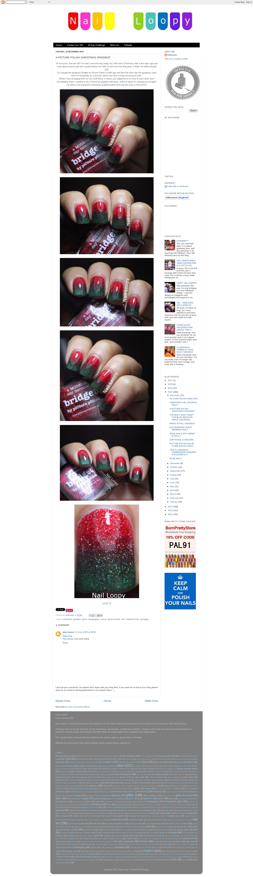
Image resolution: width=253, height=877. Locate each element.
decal (193, 780)
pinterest (63, 833)
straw (169, 847)
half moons (193, 799)
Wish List (114, 45)
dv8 (164, 783)
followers (78, 792)
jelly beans (167, 804)
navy (140, 823)
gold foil (97, 798)
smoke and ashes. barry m (105, 844)
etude (115, 786)
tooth (185, 854)
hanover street (77, 802)
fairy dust (168, 786)
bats (120, 762)
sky (90, 844)
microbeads (96, 816)
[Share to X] (95, 615)
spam (192, 844)
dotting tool (114, 783)
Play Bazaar (68, 639)
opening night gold (63, 830)
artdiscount (161, 759)
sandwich (155, 838)
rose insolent (190, 836)
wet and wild (152, 860)
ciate (187, 774)
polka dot (102, 833)
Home (59, 45)
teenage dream (74, 854)
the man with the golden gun (142, 854)
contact (70, 780)
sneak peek (147, 844)
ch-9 (59, 774)
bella (127, 762)
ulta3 (125, 857)
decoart (58, 783)
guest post (182, 798)
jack (152, 804)
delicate (66, 783)
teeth (84, 854)
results (116, 836)
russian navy (106, 839)
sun (99, 851)
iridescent (144, 805)
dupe (158, 783)
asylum (177, 759)
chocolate (147, 774)
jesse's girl (191, 805)
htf (189, 802)
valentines (59, 860)
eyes (138, 786)
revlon (136, 836)
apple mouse (137, 759)
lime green (139, 810)
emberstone (68, 786)
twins (99, 857)
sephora (58, 842)
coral (87, 780)
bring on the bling (127, 769)
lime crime (127, 810)
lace (170, 807)
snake (138, 844)
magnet (118, 813)
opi (75, 829)
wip (183, 860)
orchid (106, 830)
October (174, 467)
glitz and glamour (74, 799)
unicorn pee (158, 857)
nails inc (120, 823)
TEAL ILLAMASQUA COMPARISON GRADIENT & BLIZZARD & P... (183, 452)
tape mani (173, 851)
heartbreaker (109, 802)
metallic (76, 816)
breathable (113, 769)
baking (72, 762)
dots (103, 783)
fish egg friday (106, 789)
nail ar (187, 820)
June (172, 482)
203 (103, 756)
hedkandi (134, 802)
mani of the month (140, 813)
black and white (160, 762)
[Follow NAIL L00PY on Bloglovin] (177, 199)
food (86, 792)
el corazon (181, 783)
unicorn (148, 857)
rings (166, 836)
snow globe (167, 844)
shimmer (143, 841)
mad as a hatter (106, 813)
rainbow (59, 836)
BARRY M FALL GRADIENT (182, 423)
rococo (173, 836)
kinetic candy (112, 807)
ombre (170, 827)
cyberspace (139, 780)
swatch (148, 851)
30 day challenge (127, 756)
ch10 (66, 774)
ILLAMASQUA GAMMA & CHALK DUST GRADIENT (185, 349)
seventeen (98, 841)
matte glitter (165, 813)
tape (164, 851)
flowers (61, 792)
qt (183, 833)
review (125, 836)
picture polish (114, 619)
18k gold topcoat (63, 756)
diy (97, 783)
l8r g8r (153, 807)
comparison (60, 780)
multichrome (117, 819)
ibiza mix (58, 804)
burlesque (63, 771)
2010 (78, 756)
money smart (190, 816)
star (146, 847)
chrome (171, 774)
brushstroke (150, 769)
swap (137, 851)
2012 (170, 510)
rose (181, 836)
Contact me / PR (75, 45)
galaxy (195, 792)
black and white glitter (183, 762)
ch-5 (196, 771)
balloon (79, 762)
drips (136, 783)
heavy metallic (122, 802)
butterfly (90, 772)
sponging (144, 619)
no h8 (126, 827)
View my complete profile (176, 59)
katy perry (85, 807)
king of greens (127, 807)
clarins (90, 777)
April (172, 490)
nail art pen (72, 824)
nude (148, 826)
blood (112, 766)
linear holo (151, 810)
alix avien (81, 759)
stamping (120, 847)
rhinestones (148, 836)
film (67, 789)
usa (193, 857)
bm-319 (183, 766)
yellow (190, 860)
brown (140, 769)
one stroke (188, 827)
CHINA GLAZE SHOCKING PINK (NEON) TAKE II (185, 327)
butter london (76, 771)
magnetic (127, 813)
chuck (179, 774)
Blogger (145, 870)
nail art (103, 619)
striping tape (71, 851)
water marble (127, 860)
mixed (162, 816)
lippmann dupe (167, 810)
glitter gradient (150, 795)
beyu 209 (135, 762)
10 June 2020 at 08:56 (85, 632)
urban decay (169, 857)
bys (98, 771)
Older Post (151, 700)
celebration (165, 772)
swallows (128, 851)
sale (116, 838)
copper (79, 780)
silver (178, 841)
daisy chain (150, 780)
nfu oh (80, 827)
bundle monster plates (187, 769)
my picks (179, 820)
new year (71, 827)
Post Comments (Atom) (79, 707)
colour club (187, 777)
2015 (170, 388)
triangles (71, 857)
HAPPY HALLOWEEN (187, 283)
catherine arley (133, 772)
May (172, 486)
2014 (170, 392)
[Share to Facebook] (98, 615)
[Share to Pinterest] (101, 615)
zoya (67, 862)
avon (185, 759)
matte (152, 813)
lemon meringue (90, 810)
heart (98, 802)
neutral (195, 823)
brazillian (94, 769)
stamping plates (136, 847)
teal (196, 851)
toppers (61, 857)
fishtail (116, 789)
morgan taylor (74, 820)
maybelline (193, 813)
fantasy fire (191, 786)
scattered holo (132, 619)
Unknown (70, 615)
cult (119, 780)
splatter (69, 847)
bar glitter (98, 762)
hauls (88, 802)
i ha (194, 802)
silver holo (59, 844)
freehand (157, 792)
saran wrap (172, 839)
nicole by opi (91, 827)
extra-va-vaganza (126, 786)
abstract (158, 756)
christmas (67, 619)
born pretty (75, 769)
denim (74, 783)
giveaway (104, 796)
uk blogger (116, 857)
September (175, 471)
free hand (141, 791)
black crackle (60, 766)
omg (178, 827)
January (174, 502)
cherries (102, 774)
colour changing (173, 777)
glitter (130, 795)
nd (147, 823)
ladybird (178, 807)
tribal (81, 857)
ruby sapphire (71, 838)
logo (191, 810)
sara (163, 838)
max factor (180, 813)
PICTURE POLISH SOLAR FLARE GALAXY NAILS (182, 445)
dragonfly (127, 783)
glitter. (58, 798)
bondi (66, 769)
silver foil (190, 841)
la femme (162, 807)
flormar (195, 789)
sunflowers (108, 851)
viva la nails (89, 860)
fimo (73, 789)
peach (160, 830)
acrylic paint (64, 759)
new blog (61, 827)
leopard (104, 810)
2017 (170, 380)
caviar (156, 771)
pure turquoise (161, 833)
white (174, 859)
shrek (170, 842)
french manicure (172, 792)
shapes (107, 841)
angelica (103, 759)
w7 (97, 860)
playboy (73, 833)
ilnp (109, 804)
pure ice (149, 833)
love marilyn (62, 813)
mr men (104, 820)
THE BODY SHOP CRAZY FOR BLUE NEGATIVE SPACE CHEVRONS (182, 417)
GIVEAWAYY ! (183, 241)
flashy (170, 789)
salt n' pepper (143, 838)
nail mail (84, 823)
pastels (143, 830)
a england (148, 756)
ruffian (95, 839)
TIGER (178, 854)
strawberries (179, 847)
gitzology (89, 795)
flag (130, 789)
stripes (58, 851)
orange (95, 830)
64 (141, 756)
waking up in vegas (111, 860)
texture (92, 854)
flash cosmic (160, 789)
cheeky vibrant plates (87, 774)
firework (94, 789)
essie (105, 786)
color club (139, 777)
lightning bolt (115, 810)
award (192, 759)
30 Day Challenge (96, 45)
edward (171, 783)
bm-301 (156, 766)
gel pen (70, 796)
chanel (73, 774)
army (147, 759)
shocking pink (159, 842)
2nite (115, 756)
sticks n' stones (158, 847)
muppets (169, 820)
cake (104, 771)
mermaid (64, 816)
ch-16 (189, 771)
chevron (112, 774)
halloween (62, 802)
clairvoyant (79, 777)
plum (81, 833)
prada (123, 833)
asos (170, 759)
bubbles (161, 769)
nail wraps (110, 824)
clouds (99, 777)
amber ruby (92, 759)
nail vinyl (97, 823)
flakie (137, 789)
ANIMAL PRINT (117, 759)
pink (195, 829)
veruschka (70, 860)
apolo (128, 759)
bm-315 (174, 766)
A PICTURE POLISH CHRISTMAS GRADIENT (182, 410)
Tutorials (128, 45)
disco (91, 783)
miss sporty (152, 816)
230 (109, 756)
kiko (100, 807)
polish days (90, 833)
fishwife (123, 789)
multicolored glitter (136, 820)
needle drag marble (158, 824)
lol (197, 810)
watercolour (139, 860)
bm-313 (165, 766)
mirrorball (133, 816)
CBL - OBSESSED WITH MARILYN (185, 304)
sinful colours (72, 844)
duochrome (146, 783)
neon (185, 823)
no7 (132, 827)
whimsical (164, 860)
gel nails (61, 795)
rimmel (158, 836)
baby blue (60, 762)
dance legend (164, 780)
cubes (112, 780)
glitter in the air (167, 795)
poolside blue (113, 833)
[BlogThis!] (93, 615)
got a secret (134, 798)
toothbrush (194, 854)
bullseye (170, 769)
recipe (89, 836)
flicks (187, 789)
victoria (79, 860)
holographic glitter (173, 801)
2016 (170, 384)
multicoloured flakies (155, 820)
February (174, 498)
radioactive (191, 833)
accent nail (169, 756)
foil (71, 792)
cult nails (127, 780)
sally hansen (127, 838)
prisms (140, 833)
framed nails (117, 792)
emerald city (81, 786)
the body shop (106, 854)
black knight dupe (92, 766)
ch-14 (182, 771)
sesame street (86, 841)
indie (118, 805)
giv (96, 795)
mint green (118, 816)
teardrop (63, 854)
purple (174, 832)
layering (59, 810)
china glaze (125, 774)
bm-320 (192, 766)
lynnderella (87, 813)
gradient (77, 619)
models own (173, 816)
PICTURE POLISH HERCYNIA (184, 399)
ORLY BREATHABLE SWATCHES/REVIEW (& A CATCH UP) (186, 263)
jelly (158, 805)
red (122, 619)
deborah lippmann (180, 780)
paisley (122, 830)
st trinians (108, 847)
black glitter (74, 766)
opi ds (86, 830)
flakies (148, 789)
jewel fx (67, 807)
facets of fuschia (149, 786)
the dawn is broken (121, 854)
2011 (170, 514)
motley (85, 820)
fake (176, 786)
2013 (170, 507)
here (118, 85)
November (175, 463)
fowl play (105, 792)
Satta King (67, 636)
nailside (132, 823)
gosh (121, 798)
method (85, 816)
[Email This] (90, 615)
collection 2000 (124, 777)
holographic (93, 619)
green (84, 619)
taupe (189, 851)
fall (182, 786)
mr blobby (94, 820)
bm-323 (58, 769)
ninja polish (104, 827)
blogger (104, 766)
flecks (177, 789)
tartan (182, 851)
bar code (89, 762)
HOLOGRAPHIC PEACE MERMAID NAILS (181, 428)
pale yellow (132, 830)
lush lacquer (75, 813)
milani (107, 816)
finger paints (83, 789)
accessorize (184, 756)
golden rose (111, 799)
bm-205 (147, 766)
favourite (58, 789)
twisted (107, 857)
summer (91, 851)
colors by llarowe (156, 777)
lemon (78, 810)
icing (76, 804)
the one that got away (165, 854)
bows (85, 769)
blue (121, 765)
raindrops (72, 836)
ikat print (84, 805)
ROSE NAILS (176, 458)
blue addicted (137, 766)
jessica (58, 807)
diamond (82, 783)
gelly (79, 795)
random (81, 836)
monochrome (60, 820)
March (173, 494)
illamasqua (96, 804)
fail (159, 786)
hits (142, 802)
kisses (138, 807)
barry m (109, 762)
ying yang (58, 862)
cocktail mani (110, 777)
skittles (83, 844)
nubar (139, 827)
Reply (65, 643)
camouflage (113, 771)
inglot (125, 805)
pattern (152, 830)
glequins (116, 795)
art (153, 759)
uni (141, 857)
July (172, 479)
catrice (145, 771)
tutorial (89, 857)
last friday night (189, 807)
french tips (185, 792)
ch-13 (175, 771)
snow (157, 844)
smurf (130, 844)
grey (171, 798)
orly (112, 830)
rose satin (59, 838)
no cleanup (116, 827)
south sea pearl (181, 844)
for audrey (95, 792)
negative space (174, 823)
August (173, 475)
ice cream (68, 804)
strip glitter (191, 847)
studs (83, 851)
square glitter (96, 847)
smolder (121, 844)
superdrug (118, 851)
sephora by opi (71, 842)
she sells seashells (124, 841)
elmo (189, 783)
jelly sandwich (178, 804)
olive (163, 827)
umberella (133, 857)
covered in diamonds (99, 780)
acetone (195, 756)
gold (86, 798)
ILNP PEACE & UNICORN (181, 440)
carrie (122, 771)
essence (93, 785)
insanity (134, 805)
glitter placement (184, 795)
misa (142, 816)
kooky (145, 807)
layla (71, 810)
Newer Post (62, 700)
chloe (139, 774)
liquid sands (181, 810)
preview (131, 833)
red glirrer (107, 836)
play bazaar (68, 632)
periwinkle (169, 830)
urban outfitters (183, 857)
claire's (68, 777)
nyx (157, 827)
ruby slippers (84, 839)
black (145, 762)
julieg (75, 807)
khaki (94, 807)
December (175, 395)
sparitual (58, 847)
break (103, 769)
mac (95, 813)
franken (130, 792)
